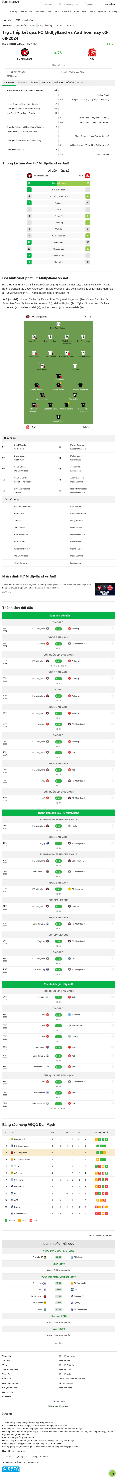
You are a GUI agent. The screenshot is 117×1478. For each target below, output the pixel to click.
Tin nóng (12, 11)
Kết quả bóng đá (65, 1383)
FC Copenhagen (21, 1146)
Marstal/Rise (39, 1093)
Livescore (6, 1397)
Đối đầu (70, 82)
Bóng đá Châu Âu (66, 1365)
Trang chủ (6, 1356)
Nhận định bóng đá (11, 1383)
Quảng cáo (22, 1457)
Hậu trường (7, 1392)
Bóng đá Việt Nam (66, 1356)
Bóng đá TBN (64, 1370)
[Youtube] (41, 1450)
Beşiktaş (75, 906)
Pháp (92, 11)
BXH (89, 82)
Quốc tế (102, 11)
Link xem (70, 25)
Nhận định (46, 82)
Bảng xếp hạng (45, 25)
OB (73, 959)
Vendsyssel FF (38, 1103)
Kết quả (32, 25)
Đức (84, 11)
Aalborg (75, 628)
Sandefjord (40, 1047)
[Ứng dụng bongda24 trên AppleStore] (63, 1406)
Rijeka (74, 826)
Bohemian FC (78, 861)
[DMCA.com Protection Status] (11, 1471)
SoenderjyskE (39, 924)
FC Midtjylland (38, 628)
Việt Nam (39, 11)
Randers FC (77, 1025)
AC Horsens (77, 889)
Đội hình (34, 82)
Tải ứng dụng (59, 1401)
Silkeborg (76, 1015)
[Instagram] (34, 1450)
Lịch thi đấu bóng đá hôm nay (71, 1379)
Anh (49, 11)
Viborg (75, 1036)
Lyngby (42, 843)
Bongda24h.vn (32, 1462)
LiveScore (7, 25)
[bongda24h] (4, 11)
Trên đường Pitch (70, 4)
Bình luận (6, 1379)
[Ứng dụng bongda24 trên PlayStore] (53, 1406)
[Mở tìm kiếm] (111, 5)
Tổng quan (9, 82)
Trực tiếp (59, 25)
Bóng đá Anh (64, 1361)
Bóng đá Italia (64, 1374)
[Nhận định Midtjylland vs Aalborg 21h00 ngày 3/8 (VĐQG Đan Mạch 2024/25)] (105, 589)
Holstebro (41, 997)
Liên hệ (8, 1457)
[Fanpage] (28, 1450)
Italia (76, 11)
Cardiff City (40, 969)
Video (4, 1365)
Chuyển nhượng (9, 1388)
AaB (73, 752)
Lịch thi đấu (20, 25)
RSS (4, 1451)
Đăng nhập (110, 4)
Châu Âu (66, 11)
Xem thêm (58, 1343)
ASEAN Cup (26, 11)
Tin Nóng (6, 1361)
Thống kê (58, 82)
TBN (57, 11)
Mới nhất (48, 5)
